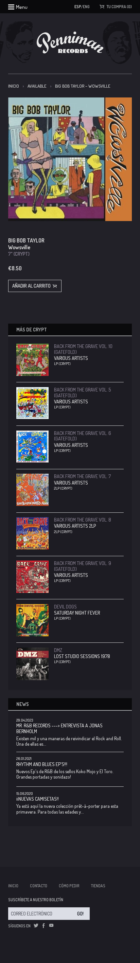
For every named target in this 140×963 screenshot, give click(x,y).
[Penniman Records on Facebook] (43, 925)
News (22, 704)
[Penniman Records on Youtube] (51, 925)
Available (37, 86)
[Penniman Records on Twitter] (36, 925)
